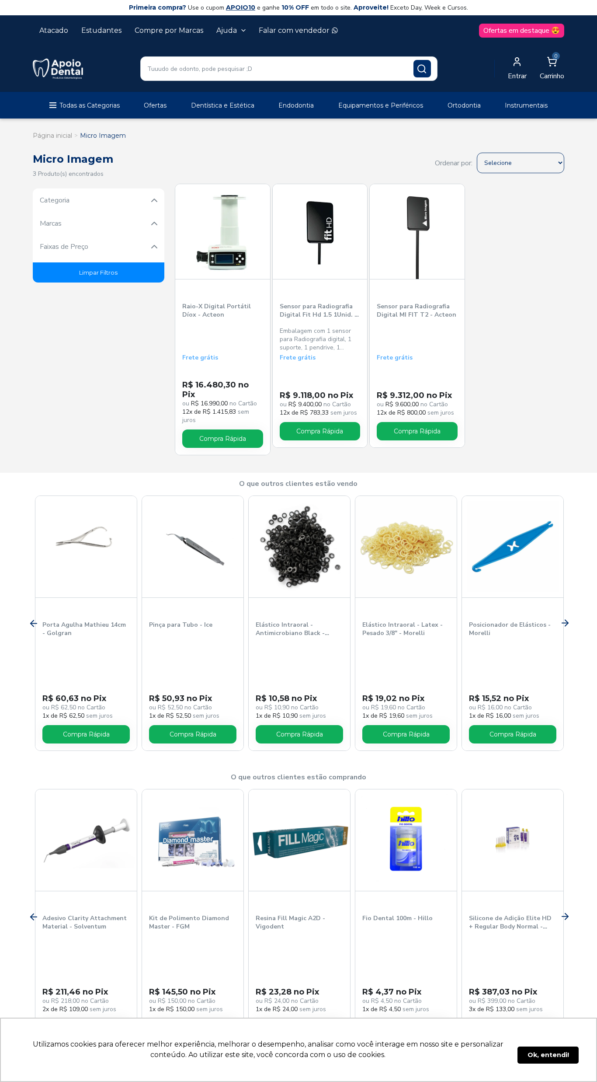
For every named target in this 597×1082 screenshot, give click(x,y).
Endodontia (296, 105)
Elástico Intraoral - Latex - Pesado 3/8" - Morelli (402, 629)
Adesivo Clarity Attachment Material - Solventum (84, 922)
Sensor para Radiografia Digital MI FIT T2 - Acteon (416, 310)
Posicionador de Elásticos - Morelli (510, 629)
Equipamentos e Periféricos (380, 105)
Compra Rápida (222, 439)
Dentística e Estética (222, 105)
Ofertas (155, 105)
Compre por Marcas (169, 30)
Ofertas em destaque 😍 (521, 30)
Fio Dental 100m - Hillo (397, 918)
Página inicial (52, 136)
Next (564, 623)
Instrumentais (526, 105)
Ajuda (226, 30)
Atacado (53, 30)
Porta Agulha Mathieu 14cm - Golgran (84, 629)
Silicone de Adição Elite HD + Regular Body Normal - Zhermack (510, 923)
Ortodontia (464, 105)
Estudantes (101, 30)
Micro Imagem (103, 136)
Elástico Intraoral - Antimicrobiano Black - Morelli (290, 629)
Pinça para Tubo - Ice (180, 625)
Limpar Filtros (98, 272)
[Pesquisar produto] (422, 68)
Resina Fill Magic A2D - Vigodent (290, 922)
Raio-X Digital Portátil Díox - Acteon (216, 310)
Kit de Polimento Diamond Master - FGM (189, 922)
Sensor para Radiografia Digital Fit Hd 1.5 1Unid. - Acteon (318, 311)
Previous (32, 623)
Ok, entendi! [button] (548, 1055)
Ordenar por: (453, 163)
